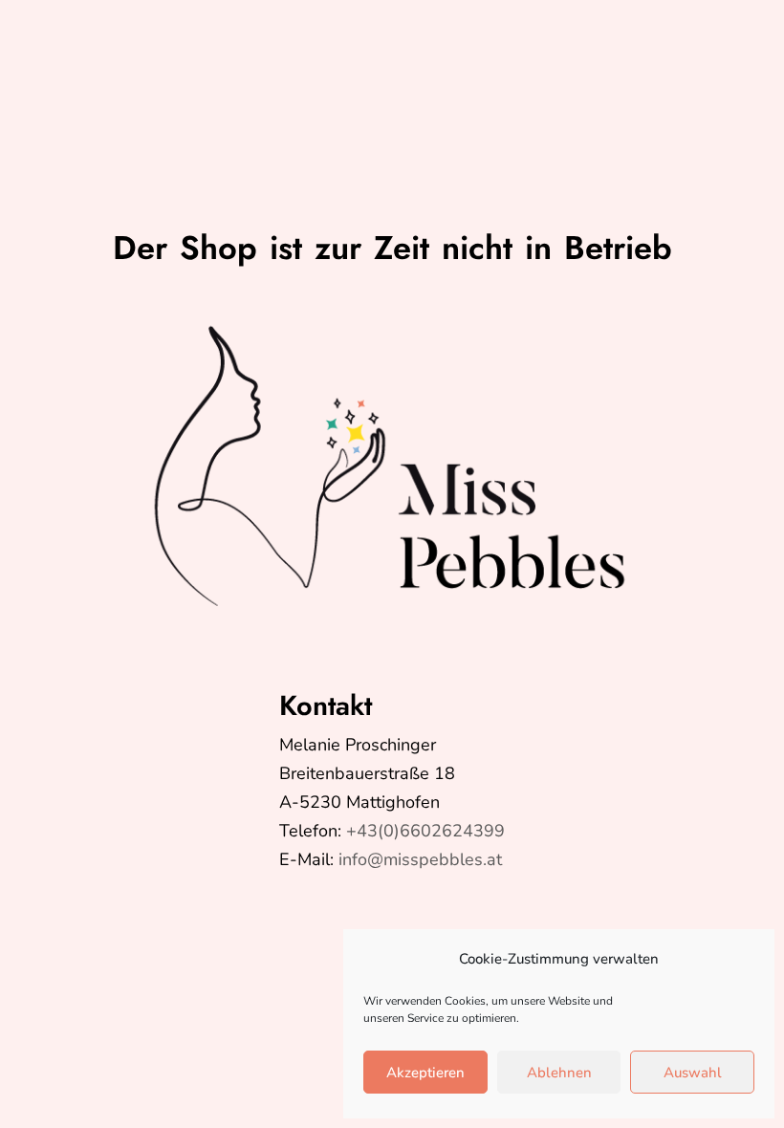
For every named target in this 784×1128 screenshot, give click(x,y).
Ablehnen (559, 1072)
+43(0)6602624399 (425, 830)
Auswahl (693, 1072)
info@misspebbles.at (420, 859)
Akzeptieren (425, 1072)
